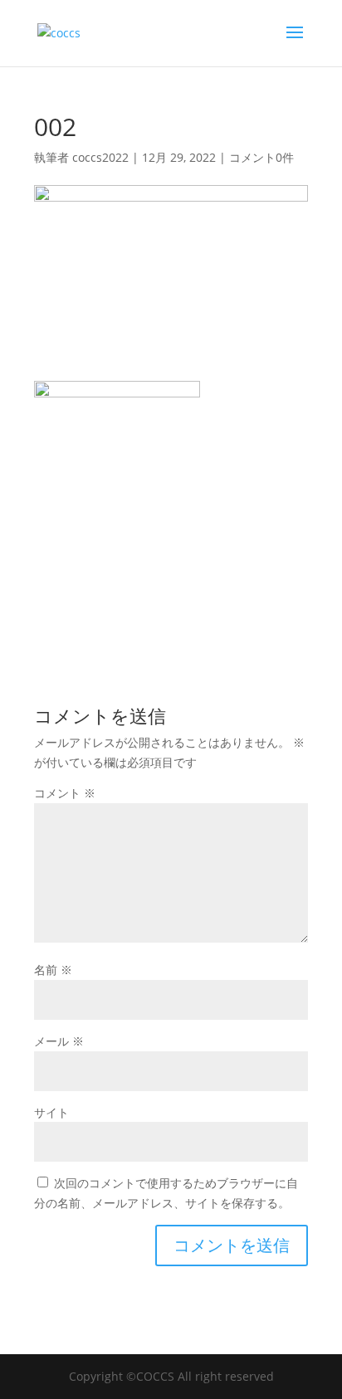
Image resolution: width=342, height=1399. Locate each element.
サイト (51, 1112)
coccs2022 (100, 157)
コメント (64, 793)
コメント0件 (261, 157)
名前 (53, 969)
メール (59, 1041)
